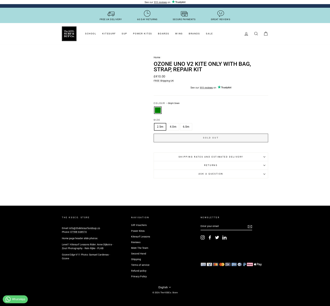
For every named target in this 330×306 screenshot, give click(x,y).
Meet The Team (139, 248)
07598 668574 (78, 232)
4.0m (173, 126)
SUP (124, 33)
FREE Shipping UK (164, 80)
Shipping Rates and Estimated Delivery (211, 157)
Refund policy (138, 270)
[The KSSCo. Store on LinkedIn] (224, 237)
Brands (194, 33)
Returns (210, 165)
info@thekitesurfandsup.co (84, 228)
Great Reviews (220, 19)
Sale (209, 33)
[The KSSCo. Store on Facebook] (210, 237)
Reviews (135, 242)
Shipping (136, 259)
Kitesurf (109, 33)
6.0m (186, 126)
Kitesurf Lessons (140, 236)
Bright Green (157, 110)
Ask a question (211, 174)
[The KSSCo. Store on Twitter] (217, 237)
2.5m (160, 126)
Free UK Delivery (111, 19)
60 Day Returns (147, 19)
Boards (163, 33)
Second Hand (138, 253)
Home (157, 57)
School (90, 33)
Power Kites (142, 33)
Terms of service (140, 265)
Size (157, 120)
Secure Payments (184, 19)
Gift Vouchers (139, 225)
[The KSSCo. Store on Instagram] (203, 237)
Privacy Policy (139, 276)
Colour (167, 103)
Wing (179, 33)
